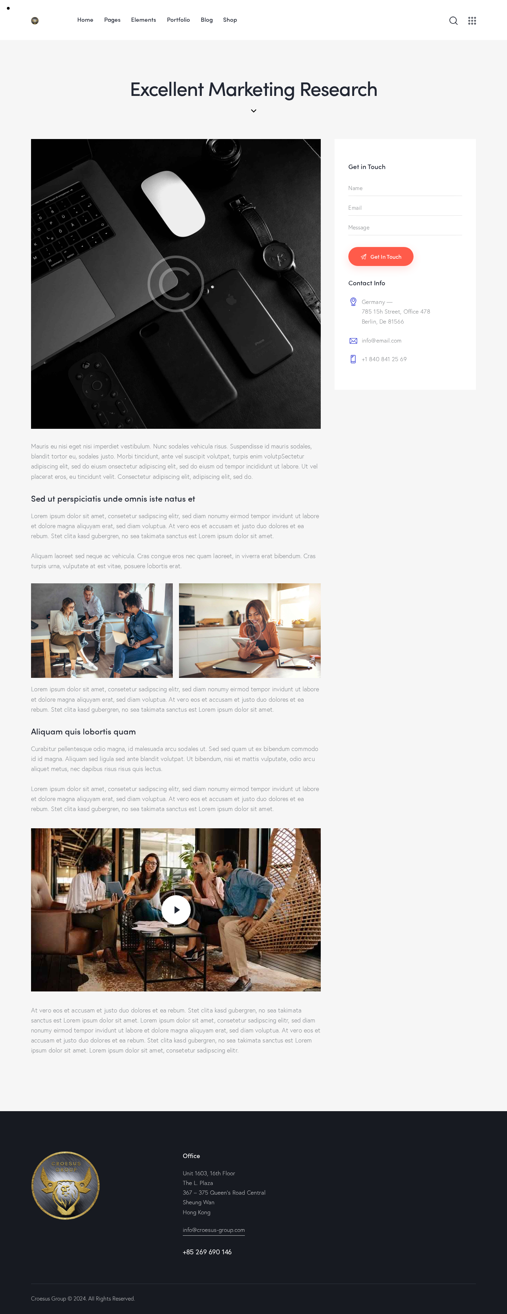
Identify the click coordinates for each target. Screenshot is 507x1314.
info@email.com (381, 340)
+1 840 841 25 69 (384, 359)
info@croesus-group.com (214, 1230)
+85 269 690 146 (207, 1251)
